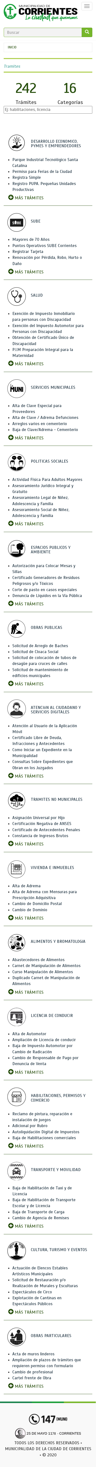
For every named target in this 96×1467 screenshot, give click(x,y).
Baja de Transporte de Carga (38, 1212)
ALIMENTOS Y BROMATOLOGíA (58, 941)
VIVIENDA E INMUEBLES (52, 867)
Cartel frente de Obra (31, 1378)
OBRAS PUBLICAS (46, 627)
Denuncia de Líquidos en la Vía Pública (47, 595)
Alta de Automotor (29, 1033)
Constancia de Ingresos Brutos (40, 835)
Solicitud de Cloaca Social (35, 651)
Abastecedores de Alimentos (38, 959)
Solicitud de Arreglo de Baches (40, 645)
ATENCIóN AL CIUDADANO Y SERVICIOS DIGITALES (56, 710)
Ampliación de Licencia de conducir (44, 1039)
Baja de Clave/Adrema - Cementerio (45, 429)
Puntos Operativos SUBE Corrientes (44, 245)
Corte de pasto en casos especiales (44, 589)
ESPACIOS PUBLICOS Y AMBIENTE (50, 550)
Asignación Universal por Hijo (38, 817)
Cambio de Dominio (29, 909)
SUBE (35, 221)
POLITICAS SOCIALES (49, 461)
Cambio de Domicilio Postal (37, 903)
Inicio (12, 47)
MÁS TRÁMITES (29, 198)
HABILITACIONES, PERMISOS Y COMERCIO (58, 1098)
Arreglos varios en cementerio (39, 423)
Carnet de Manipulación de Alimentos (46, 965)
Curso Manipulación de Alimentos (42, 971)
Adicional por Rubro (30, 1125)
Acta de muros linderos (33, 1354)
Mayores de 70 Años (30, 239)
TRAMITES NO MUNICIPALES (56, 799)
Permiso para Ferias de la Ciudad (42, 171)
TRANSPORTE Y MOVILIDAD (56, 1169)
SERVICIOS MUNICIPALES (53, 387)
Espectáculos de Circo (32, 1292)
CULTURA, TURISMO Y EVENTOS (59, 1249)
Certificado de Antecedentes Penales (46, 829)
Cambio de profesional (32, 1372)
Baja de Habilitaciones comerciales (44, 1137)
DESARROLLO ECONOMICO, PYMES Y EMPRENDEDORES (56, 144)
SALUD (37, 295)
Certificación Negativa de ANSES (41, 823)
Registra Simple (26, 177)
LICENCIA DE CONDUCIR (52, 1015)
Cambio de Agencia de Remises (40, 1217)
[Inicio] (40, 13)
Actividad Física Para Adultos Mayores (47, 479)
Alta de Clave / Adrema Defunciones (45, 417)
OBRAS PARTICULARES (51, 1335)
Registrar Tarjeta (27, 251)
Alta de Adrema (26, 885)
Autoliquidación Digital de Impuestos (45, 1132)
